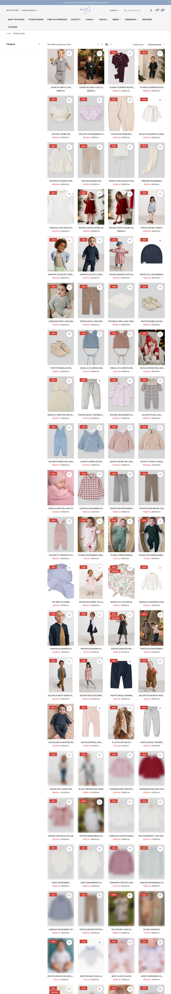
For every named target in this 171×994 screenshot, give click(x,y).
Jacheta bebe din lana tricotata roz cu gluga (121, 461)
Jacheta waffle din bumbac (61, 87)
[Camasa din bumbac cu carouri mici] (151, 862)
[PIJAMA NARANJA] (151, 908)
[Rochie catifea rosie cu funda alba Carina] (121, 207)
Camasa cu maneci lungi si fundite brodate (151, 602)
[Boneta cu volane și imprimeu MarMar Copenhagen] (121, 581)
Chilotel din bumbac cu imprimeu (91, 134)
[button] (52, 2)
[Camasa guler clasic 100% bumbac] (91, 254)
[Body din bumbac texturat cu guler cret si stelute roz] (60, 862)
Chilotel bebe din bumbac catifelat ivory (60, 134)
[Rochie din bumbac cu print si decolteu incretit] (121, 394)
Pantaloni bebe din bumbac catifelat (91, 181)
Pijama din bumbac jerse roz (91, 555)
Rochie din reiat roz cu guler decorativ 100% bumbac (121, 274)
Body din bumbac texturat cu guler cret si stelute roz (60, 882)
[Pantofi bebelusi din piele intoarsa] (151, 300)
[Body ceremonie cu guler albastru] (151, 955)
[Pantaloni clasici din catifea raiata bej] (91, 300)
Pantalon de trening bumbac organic (151, 742)
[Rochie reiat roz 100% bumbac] (91, 674)
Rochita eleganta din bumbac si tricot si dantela (61, 181)
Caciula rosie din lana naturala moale (151, 368)
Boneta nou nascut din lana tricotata (121, 181)
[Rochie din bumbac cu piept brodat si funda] (91, 815)
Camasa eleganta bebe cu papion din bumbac (121, 836)
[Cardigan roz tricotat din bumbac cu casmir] (121, 768)
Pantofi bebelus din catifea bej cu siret (60, 368)
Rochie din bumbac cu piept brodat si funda (91, 836)
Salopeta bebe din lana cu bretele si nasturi (60, 461)
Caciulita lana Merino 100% (151, 274)
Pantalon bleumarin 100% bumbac (121, 695)
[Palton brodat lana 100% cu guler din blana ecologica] (151, 815)
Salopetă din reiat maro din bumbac (151, 695)
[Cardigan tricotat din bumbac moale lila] (121, 862)
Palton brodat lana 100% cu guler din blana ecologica (151, 836)
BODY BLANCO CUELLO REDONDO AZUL (91, 976)
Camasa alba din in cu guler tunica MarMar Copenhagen (60, 228)
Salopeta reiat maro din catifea (60, 695)
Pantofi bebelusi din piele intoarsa (151, 321)
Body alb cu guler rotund (121, 976)
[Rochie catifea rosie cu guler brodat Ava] (91, 207)
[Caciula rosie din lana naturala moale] (151, 347)
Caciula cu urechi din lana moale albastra (91, 368)
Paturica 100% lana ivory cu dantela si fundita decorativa (121, 321)
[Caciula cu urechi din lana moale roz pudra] (121, 347)
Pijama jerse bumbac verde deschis (121, 555)
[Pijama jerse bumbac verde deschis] (121, 534)
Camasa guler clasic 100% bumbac (91, 274)
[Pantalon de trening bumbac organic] (151, 721)
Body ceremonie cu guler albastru (151, 976)
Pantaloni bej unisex (151, 228)
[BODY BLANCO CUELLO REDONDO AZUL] (91, 955)
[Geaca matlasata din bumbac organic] (60, 768)
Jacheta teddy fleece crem (151, 461)
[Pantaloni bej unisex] (151, 207)
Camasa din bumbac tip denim (61, 929)
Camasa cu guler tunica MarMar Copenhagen (61, 274)
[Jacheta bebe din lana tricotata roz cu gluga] (121, 441)
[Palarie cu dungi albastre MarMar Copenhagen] (60, 581)
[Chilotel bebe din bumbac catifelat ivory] (60, 113)
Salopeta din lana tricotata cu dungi (151, 415)
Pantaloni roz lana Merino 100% (91, 742)
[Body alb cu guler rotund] (121, 955)
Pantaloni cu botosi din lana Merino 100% (60, 742)
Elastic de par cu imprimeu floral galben (121, 742)
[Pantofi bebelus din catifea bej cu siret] (60, 347)
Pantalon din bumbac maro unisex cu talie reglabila (151, 648)
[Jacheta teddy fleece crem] (151, 441)
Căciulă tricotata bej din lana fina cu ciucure (61, 415)
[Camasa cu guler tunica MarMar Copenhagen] (60, 254)
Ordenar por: (138, 44)
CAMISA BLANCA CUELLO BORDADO (91, 87)
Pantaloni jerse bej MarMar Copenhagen (121, 134)
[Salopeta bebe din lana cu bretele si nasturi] (60, 441)
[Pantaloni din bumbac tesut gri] (121, 487)
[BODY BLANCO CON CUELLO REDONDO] (60, 955)
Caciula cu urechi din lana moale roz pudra (121, 368)
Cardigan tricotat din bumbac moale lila (121, 882)
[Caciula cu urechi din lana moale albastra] (91, 347)
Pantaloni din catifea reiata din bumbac (91, 929)
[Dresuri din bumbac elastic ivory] (151, 160)
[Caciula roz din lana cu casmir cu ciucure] (60, 487)
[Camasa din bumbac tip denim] (60, 908)
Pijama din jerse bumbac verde (151, 555)
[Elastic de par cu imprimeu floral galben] (121, 721)
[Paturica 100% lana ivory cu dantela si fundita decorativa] (121, 300)
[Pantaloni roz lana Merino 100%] (91, 721)
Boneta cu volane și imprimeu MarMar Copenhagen (121, 602)
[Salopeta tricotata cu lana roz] (60, 534)
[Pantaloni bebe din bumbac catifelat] (91, 160)
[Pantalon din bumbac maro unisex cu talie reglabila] (151, 628)
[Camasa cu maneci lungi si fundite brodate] (151, 581)
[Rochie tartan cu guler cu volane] (60, 815)
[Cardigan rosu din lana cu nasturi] (151, 768)
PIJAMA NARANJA (151, 929)
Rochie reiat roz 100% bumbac (91, 695)
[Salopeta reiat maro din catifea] (60, 674)
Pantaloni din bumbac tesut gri (121, 508)
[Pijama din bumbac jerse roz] (91, 534)
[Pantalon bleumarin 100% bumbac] (121, 674)
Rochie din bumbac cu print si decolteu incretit (121, 415)
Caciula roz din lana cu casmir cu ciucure (60, 508)
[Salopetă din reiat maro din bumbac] (151, 674)
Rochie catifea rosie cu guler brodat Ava (91, 228)
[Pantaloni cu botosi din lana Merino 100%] (60, 721)
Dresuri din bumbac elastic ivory (151, 181)
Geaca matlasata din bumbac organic (61, 789)
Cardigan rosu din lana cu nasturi (151, 789)
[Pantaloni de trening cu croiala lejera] (91, 394)
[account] (151, 10)
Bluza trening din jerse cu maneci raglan (91, 789)
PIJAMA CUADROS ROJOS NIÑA (121, 87)
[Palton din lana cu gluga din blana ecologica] (121, 908)
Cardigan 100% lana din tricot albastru (61, 321)
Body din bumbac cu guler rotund (91, 882)
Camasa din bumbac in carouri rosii (91, 508)
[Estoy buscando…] (125, 10)
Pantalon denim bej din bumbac (151, 508)
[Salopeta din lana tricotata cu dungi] (151, 394)
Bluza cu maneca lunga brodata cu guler (151, 134)
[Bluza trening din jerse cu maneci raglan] (91, 768)
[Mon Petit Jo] (85, 10)
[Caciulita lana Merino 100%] (151, 254)
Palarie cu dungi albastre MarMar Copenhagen (60, 602)
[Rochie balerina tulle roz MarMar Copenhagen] (91, 581)
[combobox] (134, 10)
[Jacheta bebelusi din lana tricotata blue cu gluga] (91, 441)
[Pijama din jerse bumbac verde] (151, 534)
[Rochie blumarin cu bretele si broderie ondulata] (91, 628)
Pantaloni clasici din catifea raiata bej (91, 321)
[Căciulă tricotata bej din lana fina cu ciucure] (60, 394)
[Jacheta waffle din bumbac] (60, 66)
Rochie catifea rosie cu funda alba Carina (121, 228)
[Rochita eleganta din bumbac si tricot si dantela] (60, 160)
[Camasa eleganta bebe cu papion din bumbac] (121, 815)
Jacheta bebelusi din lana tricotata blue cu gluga (91, 461)
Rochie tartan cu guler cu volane (60, 836)
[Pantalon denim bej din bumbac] (151, 487)
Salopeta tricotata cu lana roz (61, 555)
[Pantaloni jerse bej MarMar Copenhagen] (121, 113)
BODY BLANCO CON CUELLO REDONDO (61, 976)
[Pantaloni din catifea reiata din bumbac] (91, 908)
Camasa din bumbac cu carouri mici (151, 882)
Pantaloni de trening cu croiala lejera (91, 415)
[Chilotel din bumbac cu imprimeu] (91, 113)
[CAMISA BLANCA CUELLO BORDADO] (91, 66)
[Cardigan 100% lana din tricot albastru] (60, 300)
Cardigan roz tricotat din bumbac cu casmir (121, 789)
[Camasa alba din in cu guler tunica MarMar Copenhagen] (60, 207)
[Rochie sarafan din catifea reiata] (121, 628)
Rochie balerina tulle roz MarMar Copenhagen (91, 602)
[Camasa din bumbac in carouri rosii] (91, 487)
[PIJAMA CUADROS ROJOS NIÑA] (121, 66)
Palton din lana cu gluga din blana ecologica (121, 929)
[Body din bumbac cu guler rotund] (91, 862)
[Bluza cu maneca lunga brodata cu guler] (151, 113)
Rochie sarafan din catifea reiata (121, 648)
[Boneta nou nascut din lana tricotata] (121, 160)
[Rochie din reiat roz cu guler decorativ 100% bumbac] (121, 254)
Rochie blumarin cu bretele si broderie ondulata (91, 648)
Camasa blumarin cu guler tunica (61, 648)
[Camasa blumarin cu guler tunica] (60, 628)
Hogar (8, 33)
